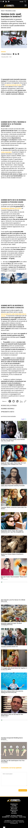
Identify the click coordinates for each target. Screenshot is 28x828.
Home (2, 10)
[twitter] (18, 54)
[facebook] (13, 54)
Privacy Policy (14, 817)
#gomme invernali (7, 408)
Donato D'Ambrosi (6, 54)
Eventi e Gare (14, 807)
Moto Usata (14, 808)
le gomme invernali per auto (13, 85)
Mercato (14, 811)
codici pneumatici (6, 152)
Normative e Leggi (10, 10)
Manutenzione (14, 810)
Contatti (8, 815)
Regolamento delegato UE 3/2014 (11, 208)
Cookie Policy (22, 817)
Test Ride (14, 805)
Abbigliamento (14, 804)
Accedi (21, 1)
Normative (14, 813)
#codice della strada (9, 405)
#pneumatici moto (7, 412)
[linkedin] (16, 54)
